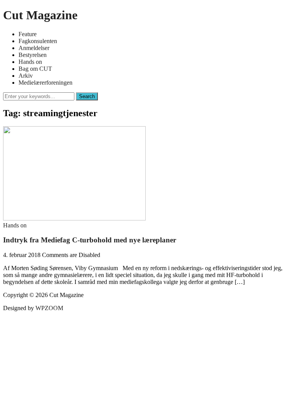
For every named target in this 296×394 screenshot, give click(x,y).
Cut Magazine (40, 15)
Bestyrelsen (32, 55)
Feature (27, 34)
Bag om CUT (35, 68)
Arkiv (25, 75)
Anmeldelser (33, 48)
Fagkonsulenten (37, 41)
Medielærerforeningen (45, 82)
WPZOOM (49, 308)
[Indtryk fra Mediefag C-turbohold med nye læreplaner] (74, 218)
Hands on (30, 61)
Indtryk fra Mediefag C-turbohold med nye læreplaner (89, 240)
